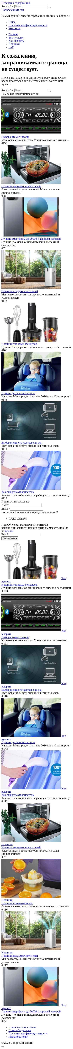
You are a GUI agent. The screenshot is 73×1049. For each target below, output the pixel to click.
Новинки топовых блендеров (19, 343)
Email (5, 508)
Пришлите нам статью (22, 1027)
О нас (12, 21)
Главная (13, 34)
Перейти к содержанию (15, 2)
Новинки (14, 43)
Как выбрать (16, 40)
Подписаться (10, 538)
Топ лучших (16, 37)
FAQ (11, 47)
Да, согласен (19, 518)
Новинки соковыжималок (17, 903)
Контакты (14, 28)
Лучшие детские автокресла (18, 393)
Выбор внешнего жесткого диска (21, 442)
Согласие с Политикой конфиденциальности (29, 512)
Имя (5, 504)
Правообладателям (20, 1030)
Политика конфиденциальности (28, 25)
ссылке (9, 530)
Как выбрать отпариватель (17, 491)
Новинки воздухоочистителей (19, 291)
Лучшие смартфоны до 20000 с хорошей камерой (31, 238)
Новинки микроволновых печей (21, 186)
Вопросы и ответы (12, 9)
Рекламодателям (18, 1036)
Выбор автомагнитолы (15, 136)
